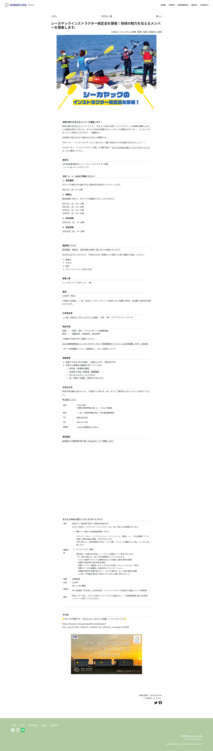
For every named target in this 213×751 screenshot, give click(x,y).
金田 (145, 31)
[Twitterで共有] (156, 702)
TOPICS (31, 5)
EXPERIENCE (183, 5)
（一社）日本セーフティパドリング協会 (80, 317)
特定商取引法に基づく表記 (191, 736)
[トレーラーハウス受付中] (106, 653)
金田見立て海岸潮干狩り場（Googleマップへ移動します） (88, 440)
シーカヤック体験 (129, 31)
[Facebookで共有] (160, 702)
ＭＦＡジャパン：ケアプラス (82, 374)
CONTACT (204, 5)
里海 (140, 31)
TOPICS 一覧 (106, 16)
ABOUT (194, 5)
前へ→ (159, 16)
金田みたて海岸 (156, 31)
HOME (163, 5)
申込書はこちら (69, 399)
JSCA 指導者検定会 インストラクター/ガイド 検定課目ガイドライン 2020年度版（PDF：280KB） (105, 343)
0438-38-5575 (82, 417)
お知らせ (115, 31)
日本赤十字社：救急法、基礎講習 (84, 371)
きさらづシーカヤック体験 (94, 618)
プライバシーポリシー (193, 739)
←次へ (54, 16)
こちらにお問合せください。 (88, 427)
